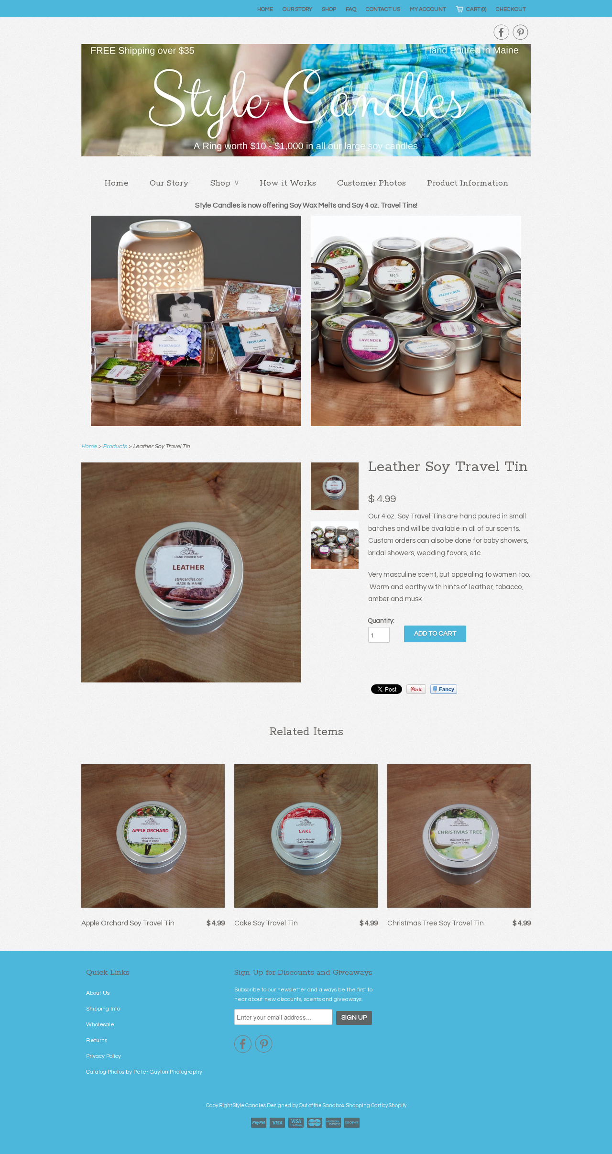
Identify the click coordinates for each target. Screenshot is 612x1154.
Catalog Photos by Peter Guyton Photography (144, 1072)
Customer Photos (371, 183)
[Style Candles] (306, 103)
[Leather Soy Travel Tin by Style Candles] (191, 680)
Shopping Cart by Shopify (376, 1105)
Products (115, 446)
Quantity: (381, 620)
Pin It (416, 689)
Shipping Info (103, 1009)
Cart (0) (476, 9)
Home (265, 9)
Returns (96, 1040)
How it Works (288, 183)
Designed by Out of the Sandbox (305, 1105)
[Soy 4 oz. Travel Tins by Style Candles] (335, 547)
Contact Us (383, 9)
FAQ (351, 9)
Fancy (443, 689)
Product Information (467, 183)
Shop (329, 9)
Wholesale (100, 1025)
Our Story (297, 9)
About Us (97, 993)
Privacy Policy (103, 1056)
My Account (428, 9)
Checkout (511, 9)
